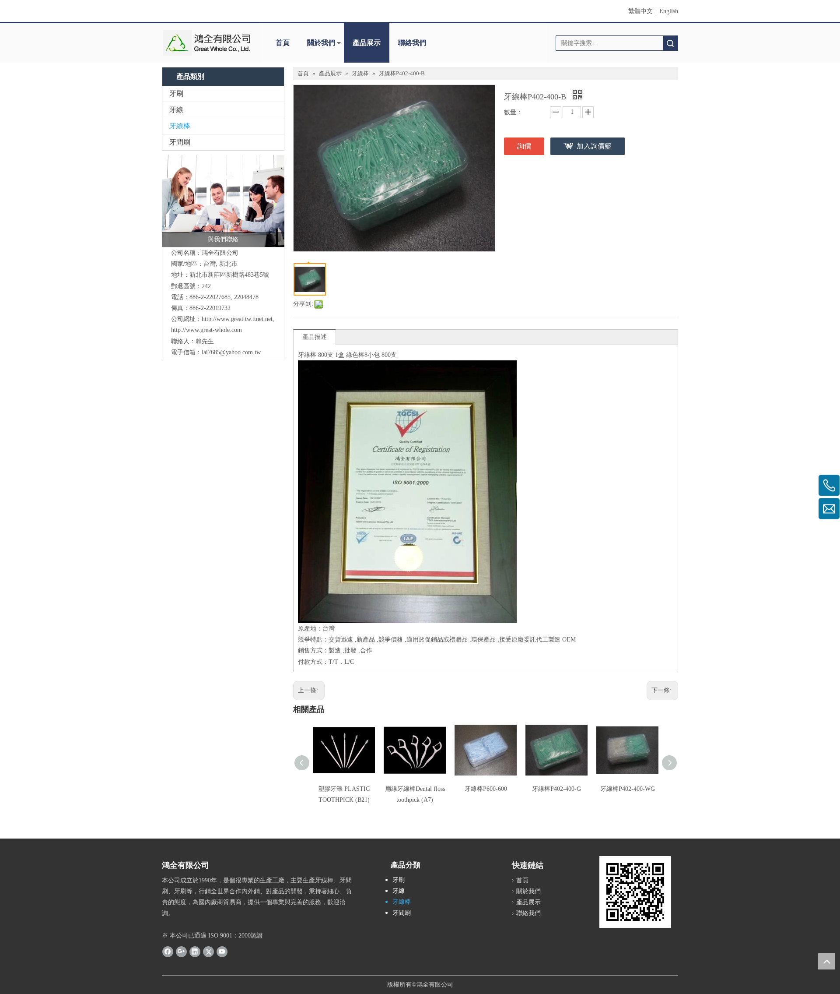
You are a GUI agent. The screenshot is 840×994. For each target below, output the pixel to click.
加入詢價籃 (594, 146)
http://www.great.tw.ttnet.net (237, 319)
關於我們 (321, 42)
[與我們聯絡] (223, 201)
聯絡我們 (412, 42)
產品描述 (314, 337)
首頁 (283, 42)
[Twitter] (208, 951)
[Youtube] (222, 951)
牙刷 (176, 93)
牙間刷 (179, 142)
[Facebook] (167, 951)
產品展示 (367, 42)
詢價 (524, 146)
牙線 (176, 109)
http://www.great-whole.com (206, 330)
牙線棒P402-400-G (556, 789)
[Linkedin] (194, 951)
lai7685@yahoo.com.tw (231, 352)
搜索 (670, 43)
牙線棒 (179, 126)
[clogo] (207, 43)
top (826, 961)
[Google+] (181, 951)
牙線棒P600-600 (486, 789)
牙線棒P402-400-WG (627, 789)
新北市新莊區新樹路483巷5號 (229, 274)
